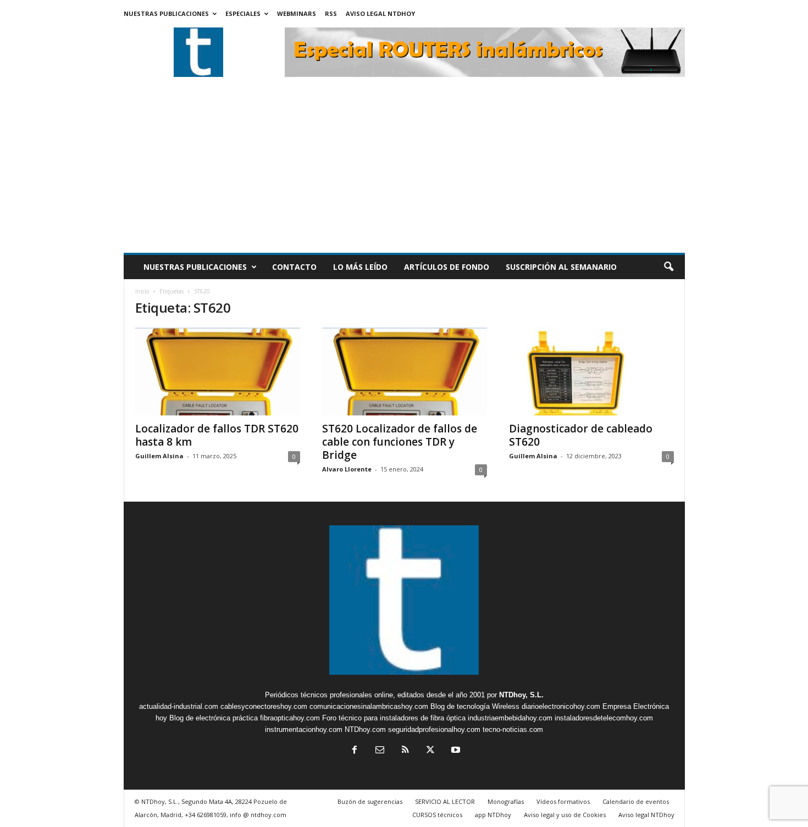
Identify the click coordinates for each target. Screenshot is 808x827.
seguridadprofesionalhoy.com (434, 729)
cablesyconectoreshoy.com (263, 706)
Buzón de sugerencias (369, 801)
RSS (331, 13)
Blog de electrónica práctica (213, 718)
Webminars (296, 13)
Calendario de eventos (635, 801)
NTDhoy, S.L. (521, 695)
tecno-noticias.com (513, 729)
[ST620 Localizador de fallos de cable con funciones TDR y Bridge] (404, 371)
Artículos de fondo (446, 267)
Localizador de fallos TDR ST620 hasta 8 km (216, 435)
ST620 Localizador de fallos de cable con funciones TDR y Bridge (399, 441)
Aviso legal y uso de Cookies (565, 815)
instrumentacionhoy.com (303, 729)
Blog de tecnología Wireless (474, 706)
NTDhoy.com (365, 729)
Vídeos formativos (563, 801)
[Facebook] (354, 751)
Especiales (243, 13)
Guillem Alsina (159, 456)
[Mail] (379, 751)
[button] (668, 267)
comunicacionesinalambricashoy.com (368, 706)
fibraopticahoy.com (290, 718)
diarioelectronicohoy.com (561, 706)
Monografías (506, 801)
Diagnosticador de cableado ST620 (580, 435)
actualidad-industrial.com (178, 706)
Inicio (142, 291)
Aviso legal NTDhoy (380, 13)
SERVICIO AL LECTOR (445, 801)
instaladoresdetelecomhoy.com (604, 718)
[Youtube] (454, 751)
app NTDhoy (493, 815)
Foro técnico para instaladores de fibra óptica (394, 718)
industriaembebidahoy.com (510, 718)
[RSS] (405, 751)
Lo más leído (360, 267)
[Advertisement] (404, 170)
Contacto (294, 267)
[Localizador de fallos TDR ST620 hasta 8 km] (217, 371)
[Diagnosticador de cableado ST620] (591, 371)
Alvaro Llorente (347, 469)
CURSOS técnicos (437, 815)
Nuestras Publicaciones (166, 13)
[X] (430, 751)
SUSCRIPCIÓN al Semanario (561, 267)
